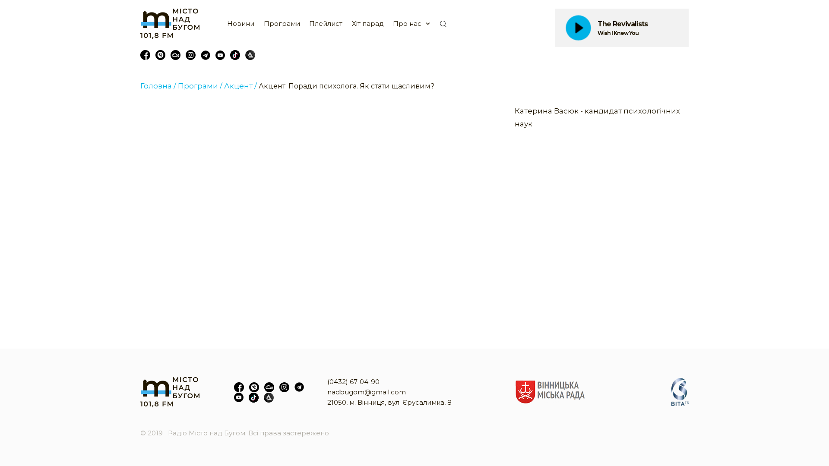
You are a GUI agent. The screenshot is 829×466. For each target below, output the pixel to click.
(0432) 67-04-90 (353, 382)
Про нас (407, 23)
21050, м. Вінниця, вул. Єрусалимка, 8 (389, 402)
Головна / (158, 86)
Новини (240, 23)
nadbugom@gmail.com (366, 392)
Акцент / (240, 86)
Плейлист (325, 23)
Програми (282, 23)
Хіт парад (368, 23)
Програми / (200, 86)
